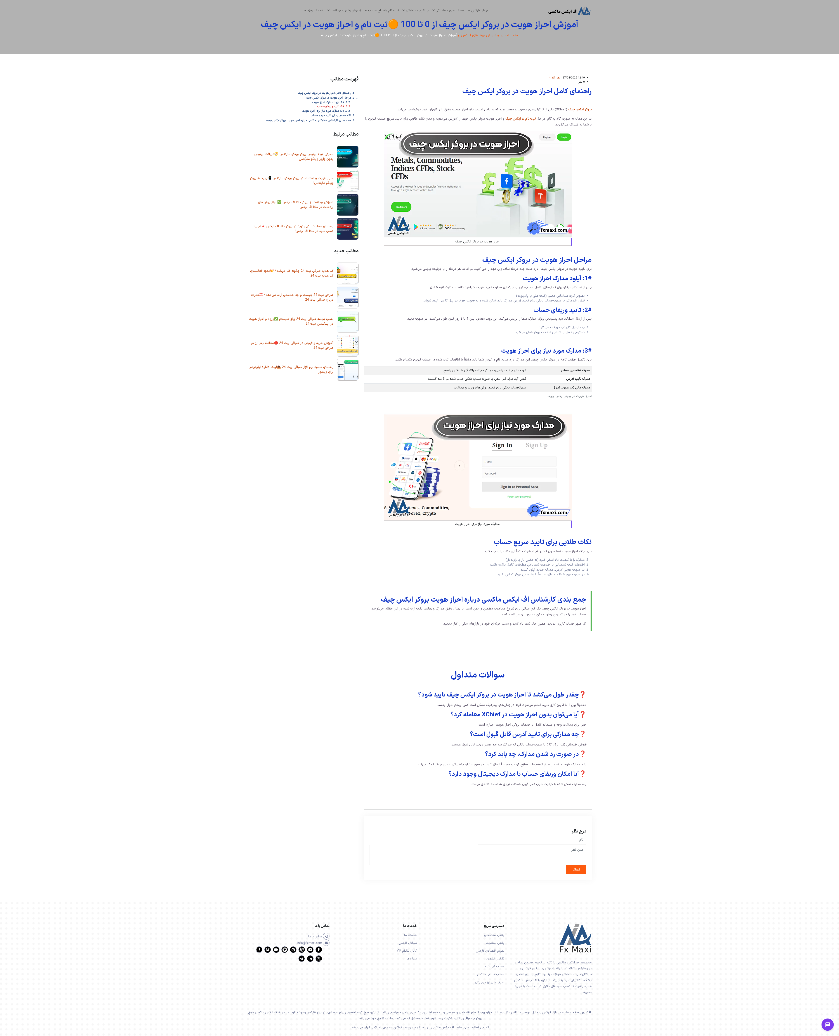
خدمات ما (410, 935)
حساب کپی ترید (494, 966)
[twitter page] (318, 961)
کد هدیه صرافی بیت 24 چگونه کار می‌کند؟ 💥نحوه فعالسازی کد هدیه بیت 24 (291, 273)
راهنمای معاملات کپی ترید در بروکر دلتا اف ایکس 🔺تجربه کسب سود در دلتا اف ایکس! (293, 229)
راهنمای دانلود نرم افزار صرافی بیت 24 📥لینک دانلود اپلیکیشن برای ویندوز (290, 370)
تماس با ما (315, 936)
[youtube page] (310, 952)
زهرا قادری (554, 78)
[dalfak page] (276, 952)
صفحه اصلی (510, 35)
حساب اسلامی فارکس (490, 974)
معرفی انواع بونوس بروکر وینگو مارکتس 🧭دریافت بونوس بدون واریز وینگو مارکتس (293, 157)
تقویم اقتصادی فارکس (490, 951)
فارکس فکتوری (495, 958)
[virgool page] (259, 952)
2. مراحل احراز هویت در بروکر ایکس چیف (330, 98)
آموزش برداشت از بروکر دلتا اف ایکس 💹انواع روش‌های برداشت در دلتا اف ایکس (295, 205)
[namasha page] (293, 952)
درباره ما (412, 958)
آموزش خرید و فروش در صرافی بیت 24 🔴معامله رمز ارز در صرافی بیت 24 (292, 346)
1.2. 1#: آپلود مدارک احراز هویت (331, 103)
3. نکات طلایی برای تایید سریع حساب (332, 115)
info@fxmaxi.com (310, 943)
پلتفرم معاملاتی (494, 935)
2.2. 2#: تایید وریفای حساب (333, 107)
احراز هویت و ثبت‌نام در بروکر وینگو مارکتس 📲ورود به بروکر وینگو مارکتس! (291, 181)
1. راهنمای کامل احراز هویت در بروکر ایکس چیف (326, 93)
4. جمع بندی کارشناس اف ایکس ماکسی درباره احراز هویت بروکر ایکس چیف (310, 120)
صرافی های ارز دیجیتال (489, 982)
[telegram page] (301, 961)
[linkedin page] (310, 961)
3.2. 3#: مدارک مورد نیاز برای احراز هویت (326, 111)
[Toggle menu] (828, 1025)
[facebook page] (318, 952)
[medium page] (267, 952)
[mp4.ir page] (284, 952)
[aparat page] (301, 952)
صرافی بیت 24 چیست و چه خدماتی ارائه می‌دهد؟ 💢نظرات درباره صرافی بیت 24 (292, 298)
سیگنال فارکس (408, 943)
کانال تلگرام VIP (407, 951)
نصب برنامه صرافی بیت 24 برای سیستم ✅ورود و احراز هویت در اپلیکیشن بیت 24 (291, 322)
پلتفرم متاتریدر (495, 943)
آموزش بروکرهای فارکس (478, 35)
